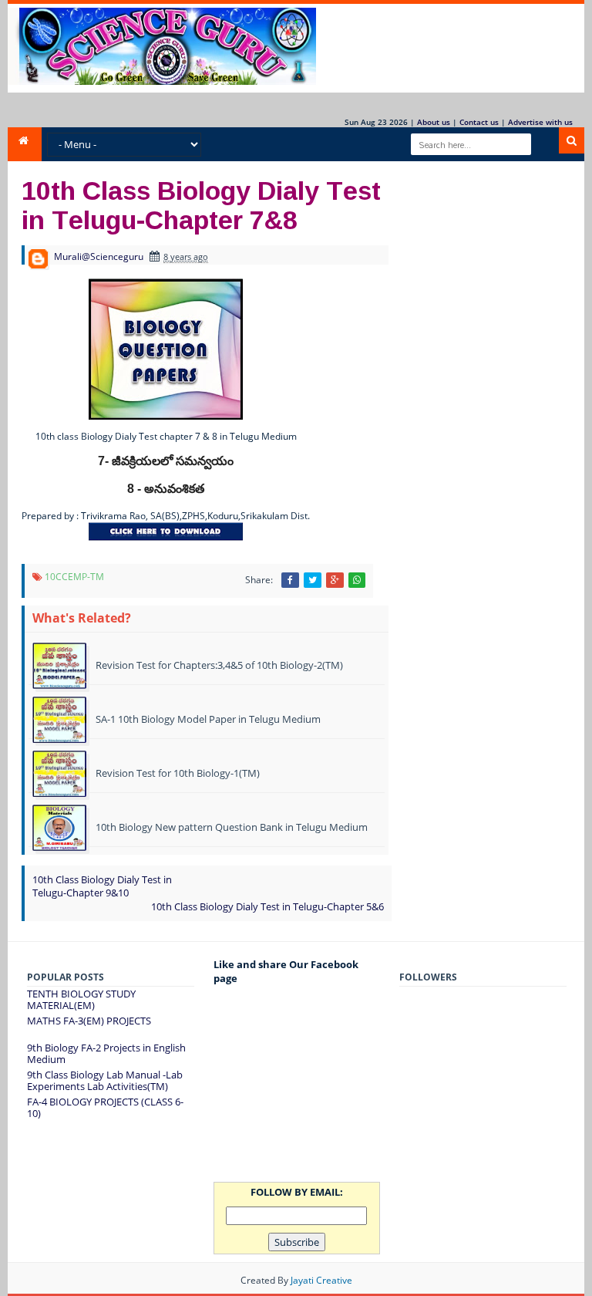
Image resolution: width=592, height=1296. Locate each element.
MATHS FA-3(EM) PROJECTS (89, 1021)
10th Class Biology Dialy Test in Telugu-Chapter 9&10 (102, 885)
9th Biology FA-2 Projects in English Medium (106, 1054)
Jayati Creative (321, 1280)
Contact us (479, 121)
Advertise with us (540, 121)
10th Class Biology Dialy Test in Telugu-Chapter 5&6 (267, 906)
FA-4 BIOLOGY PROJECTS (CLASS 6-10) (105, 1108)
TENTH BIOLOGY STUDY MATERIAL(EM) (81, 1000)
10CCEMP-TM (74, 576)
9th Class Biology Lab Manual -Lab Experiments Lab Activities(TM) (105, 1081)
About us (433, 121)
